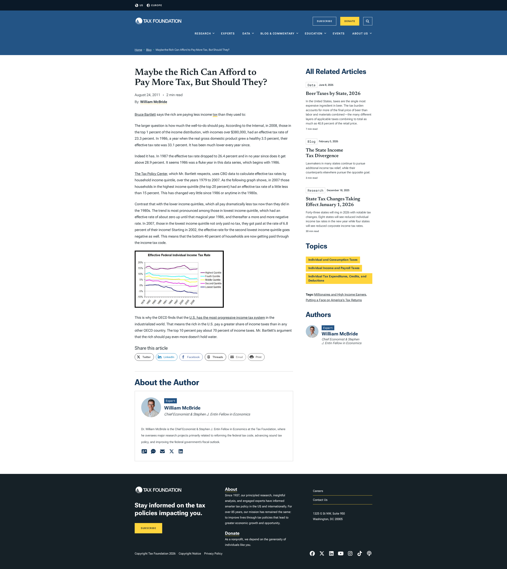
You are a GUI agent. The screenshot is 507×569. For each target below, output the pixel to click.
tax (215, 114)
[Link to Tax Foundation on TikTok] (359, 553)
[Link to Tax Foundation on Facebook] (312, 553)
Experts (228, 33)
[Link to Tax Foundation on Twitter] (322, 553)
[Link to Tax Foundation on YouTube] (341, 553)
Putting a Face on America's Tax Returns (334, 300)
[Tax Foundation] (158, 21)
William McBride (153, 102)
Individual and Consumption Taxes (333, 260)
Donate (349, 21)
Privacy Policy (213, 553)
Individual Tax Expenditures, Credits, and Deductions (337, 278)
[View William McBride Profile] (144, 451)
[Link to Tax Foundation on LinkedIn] (331, 553)
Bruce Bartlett (145, 114)
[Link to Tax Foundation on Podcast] (369, 553)
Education (314, 33)
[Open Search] (367, 21)
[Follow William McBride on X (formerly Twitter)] (171, 451)
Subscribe (324, 21)
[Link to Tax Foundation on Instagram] (350, 553)
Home (138, 49)
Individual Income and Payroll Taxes (333, 268)
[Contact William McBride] (162, 451)
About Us (360, 33)
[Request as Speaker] (153, 451)
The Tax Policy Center (151, 174)
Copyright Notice (190, 553)
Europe (156, 5)
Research (203, 33)
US (141, 5)
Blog (149, 49)
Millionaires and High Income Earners (340, 294)
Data (246, 33)
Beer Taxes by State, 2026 (333, 93)
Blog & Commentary (277, 33)
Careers (318, 491)
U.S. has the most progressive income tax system (227, 317)
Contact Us (320, 500)
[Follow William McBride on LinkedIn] (181, 451)
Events (339, 33)
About (231, 489)
